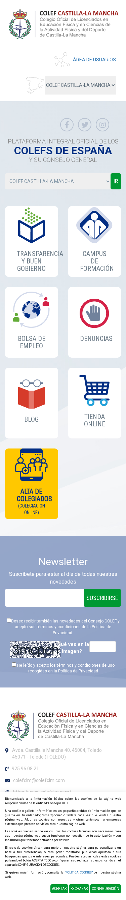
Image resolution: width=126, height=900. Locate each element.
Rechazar (79, 888)
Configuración (105, 888)
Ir (116, 181)
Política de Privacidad (78, 671)
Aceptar (59, 888)
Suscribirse (102, 597)
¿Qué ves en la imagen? (71, 647)
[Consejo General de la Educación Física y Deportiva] (64, 23)
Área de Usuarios (94, 59)
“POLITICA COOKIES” (79, 872)
